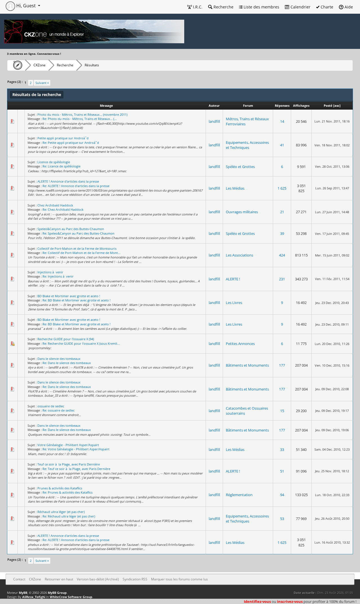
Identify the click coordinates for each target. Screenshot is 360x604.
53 (282, 518)
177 (282, 365)
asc (336, 105)
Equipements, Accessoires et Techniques (247, 145)
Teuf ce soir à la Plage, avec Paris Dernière (68, 464)
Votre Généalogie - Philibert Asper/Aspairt (68, 445)
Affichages (301, 105)
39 (282, 233)
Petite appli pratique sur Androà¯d (63, 138)
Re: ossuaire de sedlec (58, 410)
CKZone (39, 65)
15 (282, 410)
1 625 (282, 188)
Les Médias (235, 188)
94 (282, 494)
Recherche (222, 7)
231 (282, 278)
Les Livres (234, 302)
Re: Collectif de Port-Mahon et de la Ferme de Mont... (81, 253)
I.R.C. (197, 7)
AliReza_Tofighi (33, 597)
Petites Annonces (240, 343)
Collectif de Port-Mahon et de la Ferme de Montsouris (76, 248)
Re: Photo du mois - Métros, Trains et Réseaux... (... (79, 119)
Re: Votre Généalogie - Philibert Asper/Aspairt (75, 449)
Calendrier (299, 7)
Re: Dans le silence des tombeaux (66, 363)
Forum (248, 105)
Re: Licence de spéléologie (61, 166)
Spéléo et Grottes (240, 166)
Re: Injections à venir (58, 276)
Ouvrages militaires (242, 211)
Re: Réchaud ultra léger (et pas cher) (68, 516)
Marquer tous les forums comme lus (179, 579)
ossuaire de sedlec (50, 406)
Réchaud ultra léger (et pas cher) (61, 512)
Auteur (214, 105)
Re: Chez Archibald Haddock (63, 209)
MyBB (23, 593)
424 (282, 255)
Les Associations (239, 255)
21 (282, 211)
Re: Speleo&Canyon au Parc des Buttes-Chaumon (78, 233)
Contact (19, 579)
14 (282, 121)
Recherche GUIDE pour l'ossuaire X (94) (65, 339)
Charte (326, 7)
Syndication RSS (135, 579)
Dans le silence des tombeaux (58, 359)
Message (106, 105)
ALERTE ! (233, 278)
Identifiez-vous (257, 601)
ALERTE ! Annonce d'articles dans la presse (68, 181)
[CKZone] (16, 65)
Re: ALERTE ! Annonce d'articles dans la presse (75, 186)
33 (282, 449)
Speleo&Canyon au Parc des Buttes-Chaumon (70, 229)
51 (282, 471)
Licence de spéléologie (53, 162)
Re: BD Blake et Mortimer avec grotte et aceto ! (76, 300)
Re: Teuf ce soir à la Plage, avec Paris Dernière (76, 469)
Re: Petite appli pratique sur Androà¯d (70, 142)
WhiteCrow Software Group (71, 597)
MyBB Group (57, 593)
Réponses (282, 105)
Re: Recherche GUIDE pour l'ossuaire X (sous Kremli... (81, 343)
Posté (328, 105)
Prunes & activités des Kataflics (59, 488)
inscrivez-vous (290, 601)
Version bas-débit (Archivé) (98, 579)
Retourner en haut (59, 579)
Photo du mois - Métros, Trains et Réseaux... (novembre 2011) (82, 114)
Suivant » (42, 83)
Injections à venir (50, 272)
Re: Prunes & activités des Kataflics (67, 492)
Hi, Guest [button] (26, 6)
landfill (214, 121)
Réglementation (239, 494)
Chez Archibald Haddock (55, 205)
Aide (348, 7)
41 (282, 144)
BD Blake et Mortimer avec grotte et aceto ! (68, 296)
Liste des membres (260, 7)
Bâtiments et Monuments (247, 365)
